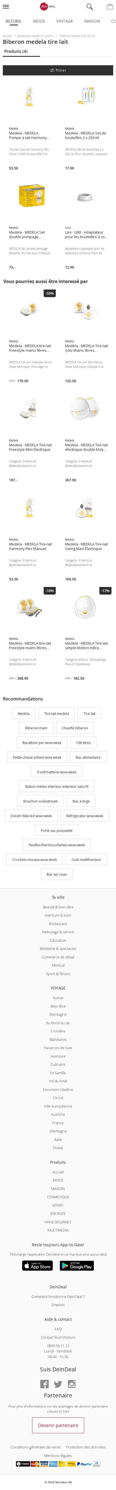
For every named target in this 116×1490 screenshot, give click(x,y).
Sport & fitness (58, 973)
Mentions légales (58, 1455)
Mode (39, 21)
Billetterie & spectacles (58, 948)
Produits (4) (16, 51)
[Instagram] (71, 1384)
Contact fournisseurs (58, 1337)
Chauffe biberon (75, 728)
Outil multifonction (86, 859)
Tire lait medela (56, 713)
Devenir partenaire (58, 1425)
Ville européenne (58, 1106)
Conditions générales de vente (36, 1447)
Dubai (58, 1147)
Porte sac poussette (57, 830)
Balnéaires (58, 1039)
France (58, 1122)
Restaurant (58, 923)
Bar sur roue (57, 874)
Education (58, 940)
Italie (58, 1139)
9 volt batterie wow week (56, 772)
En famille (58, 1072)
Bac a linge (81, 801)
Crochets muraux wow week (34, 859)
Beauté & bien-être (58, 907)
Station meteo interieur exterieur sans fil (56, 786)
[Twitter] (58, 1384)
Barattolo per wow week (42, 742)
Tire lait (89, 713)
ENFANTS (58, 1213)
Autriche (58, 1114)
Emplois (58, 1304)
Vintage (64, 21)
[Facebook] (44, 1384)
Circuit (58, 1097)
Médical (58, 965)
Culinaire (58, 1064)
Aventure (58, 1056)
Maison (92, 21)
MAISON (58, 1188)
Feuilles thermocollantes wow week (57, 845)
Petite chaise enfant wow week (37, 757)
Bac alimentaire (88, 757)
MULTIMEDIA (58, 1230)
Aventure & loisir (58, 915)
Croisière (58, 1031)
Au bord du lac (58, 1022)
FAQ (58, 1329)
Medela (24, 713)
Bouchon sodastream (40, 801)
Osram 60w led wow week (31, 815)
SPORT (58, 1205)
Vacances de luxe (58, 1047)
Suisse (58, 997)
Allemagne (58, 1131)
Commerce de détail (58, 957)
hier (66, 1411)
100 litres (83, 742)
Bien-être (58, 1006)
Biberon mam (36, 728)
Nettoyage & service (58, 931)
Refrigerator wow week (84, 815)
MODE (58, 1180)
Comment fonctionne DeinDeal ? (58, 1296)
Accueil (14, 21)
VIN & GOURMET (58, 1221)
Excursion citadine (58, 1089)
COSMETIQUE (58, 1196)
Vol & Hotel (58, 1081)
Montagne (58, 1014)
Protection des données (86, 1447)
